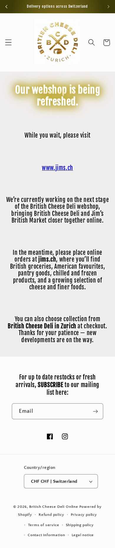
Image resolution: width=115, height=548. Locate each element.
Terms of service (43, 525)
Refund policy (51, 515)
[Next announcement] (108, 6)
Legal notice (83, 535)
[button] (8, 42)
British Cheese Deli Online (53, 507)
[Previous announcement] (6, 6)
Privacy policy (84, 515)
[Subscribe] (95, 411)
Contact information (46, 535)
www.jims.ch (57, 168)
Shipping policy (80, 525)
